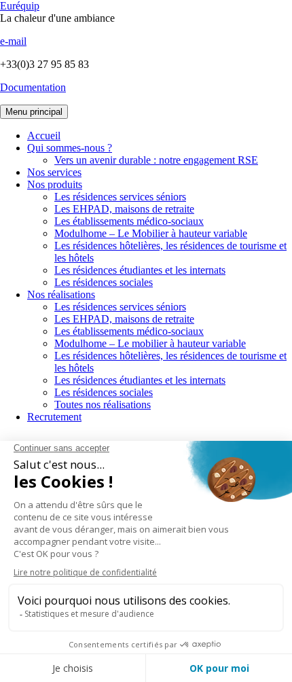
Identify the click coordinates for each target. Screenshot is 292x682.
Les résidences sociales (103, 282)
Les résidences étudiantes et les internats (139, 270)
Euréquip (19, 6)
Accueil (43, 135)
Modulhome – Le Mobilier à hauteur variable (150, 233)
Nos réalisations (61, 294)
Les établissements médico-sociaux (129, 221)
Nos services (54, 172)
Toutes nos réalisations (102, 404)
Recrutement (54, 417)
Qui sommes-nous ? (69, 148)
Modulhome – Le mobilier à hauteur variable (150, 343)
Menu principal (33, 112)
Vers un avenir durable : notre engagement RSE (156, 160)
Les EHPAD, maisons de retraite (124, 209)
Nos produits (54, 184)
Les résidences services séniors (120, 196)
